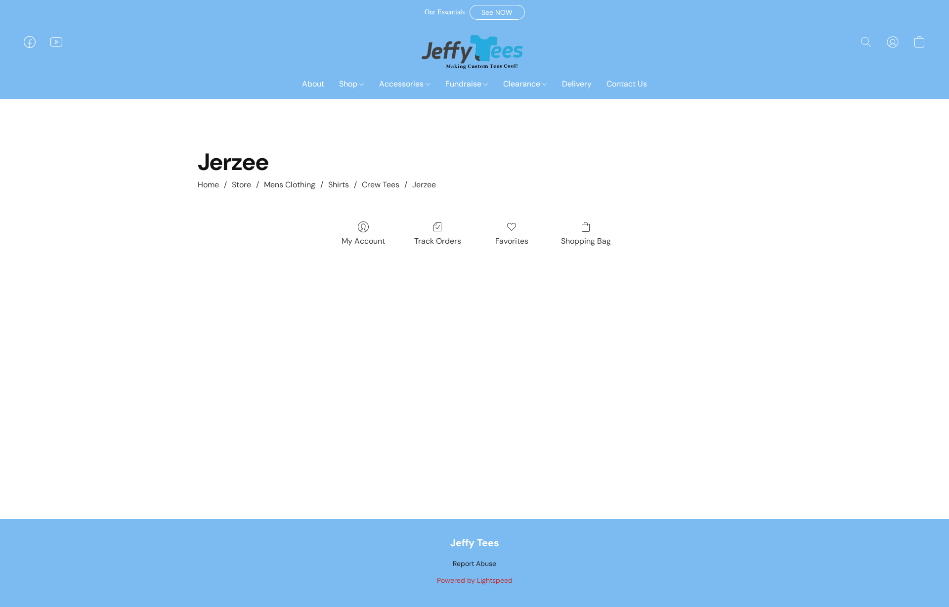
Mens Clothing (289, 184)
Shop (349, 84)
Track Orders (437, 241)
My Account (363, 241)
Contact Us (626, 84)
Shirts (338, 184)
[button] (497, 12)
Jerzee (424, 184)
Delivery (577, 84)
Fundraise (464, 84)
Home (208, 184)
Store (241, 184)
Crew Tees (380, 184)
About (313, 84)
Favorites (511, 241)
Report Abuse (474, 563)
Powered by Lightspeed (475, 580)
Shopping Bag (586, 241)
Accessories (402, 84)
